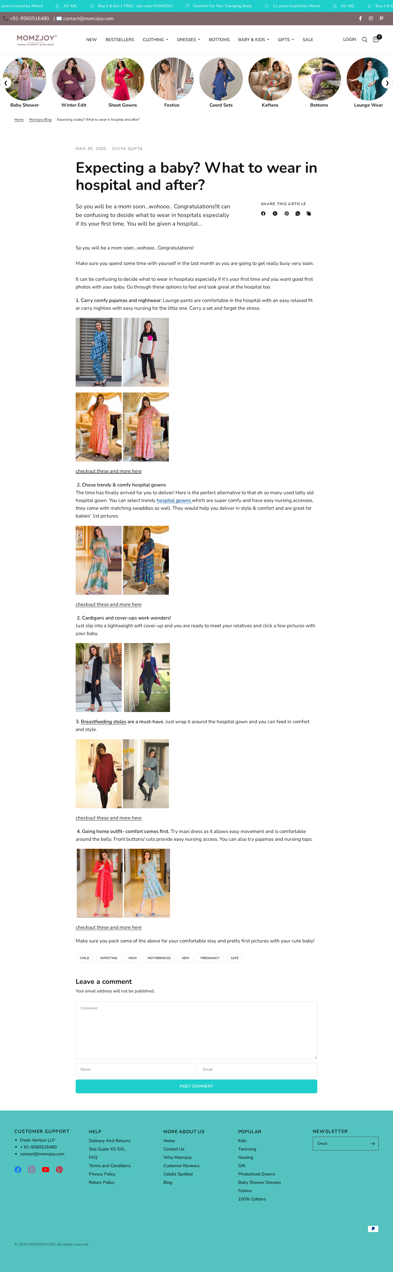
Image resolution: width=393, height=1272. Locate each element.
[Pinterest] (288, 213)
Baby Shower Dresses (259, 1182)
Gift (241, 1166)
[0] (374, 39)
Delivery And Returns (109, 1141)
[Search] (364, 39)
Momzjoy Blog (40, 119)
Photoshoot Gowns (256, 1174)
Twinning (247, 1149)
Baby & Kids (251, 40)
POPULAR (250, 1131)
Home (19, 119)
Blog (167, 1182)
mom (132, 958)
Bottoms (219, 40)
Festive (245, 1191)
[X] (276, 213)
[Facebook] (264, 213)
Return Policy (102, 1182)
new (185, 958)
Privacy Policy (102, 1174)
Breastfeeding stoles (103, 721)
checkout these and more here (109, 471)
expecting (108, 958)
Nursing (245, 1157)
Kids (242, 1141)
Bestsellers (120, 40)
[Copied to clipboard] (309, 213)
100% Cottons (252, 1199)
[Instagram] (34, 1169)
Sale (308, 40)
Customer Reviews (181, 1166)
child (84, 958)
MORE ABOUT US (184, 1131)
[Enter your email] (373, 1143)
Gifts (284, 40)
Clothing (153, 40)
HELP (95, 1131)
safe (235, 958)
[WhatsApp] (298, 213)
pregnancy (210, 958)
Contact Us (173, 1149)
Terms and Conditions (110, 1166)
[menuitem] (91, 39)
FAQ (93, 1157)
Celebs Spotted (178, 1174)
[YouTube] (48, 1169)
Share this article (283, 204)
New (91, 40)
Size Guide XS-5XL (107, 1149)
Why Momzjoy (177, 1157)
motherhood (159, 958)
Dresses (186, 40)
